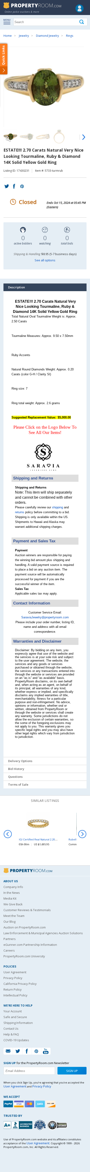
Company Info (13, 887)
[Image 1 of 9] (45, 86)
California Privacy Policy (20, 984)
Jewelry (24, 36)
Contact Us (10, 1028)
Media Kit (9, 898)
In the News (11, 893)
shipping (57, 507)
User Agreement (14, 972)
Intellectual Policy (15, 995)
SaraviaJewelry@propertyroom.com (45, 617)
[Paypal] (8, 1104)
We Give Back (13, 904)
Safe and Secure (15, 1017)
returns (19, 512)
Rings (69, 36)
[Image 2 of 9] (26, 136)
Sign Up (72, 1071)
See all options (45, 260)
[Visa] (19, 1104)
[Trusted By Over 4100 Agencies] (40, 1125)
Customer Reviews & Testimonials (27, 910)
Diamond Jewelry (47, 36)
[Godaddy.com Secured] (57, 1125)
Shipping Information (18, 1023)
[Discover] (51, 1104)
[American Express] (40, 1104)
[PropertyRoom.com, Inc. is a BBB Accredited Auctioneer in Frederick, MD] (18, 1124)
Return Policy (12, 989)
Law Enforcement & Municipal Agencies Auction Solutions (43, 933)
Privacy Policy (12, 978)
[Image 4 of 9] (59, 136)
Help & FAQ (11, 1034)
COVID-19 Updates (16, 1040)
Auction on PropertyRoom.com (24, 927)
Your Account (12, 1011)
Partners (9, 939)
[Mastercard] (30, 1104)
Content (4, 59)
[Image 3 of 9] (43, 136)
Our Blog (9, 921)
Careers (9, 950)
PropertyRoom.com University (24, 956)
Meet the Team (13, 916)
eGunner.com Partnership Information (30, 945)
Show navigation (8, 21)
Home (7, 36)
